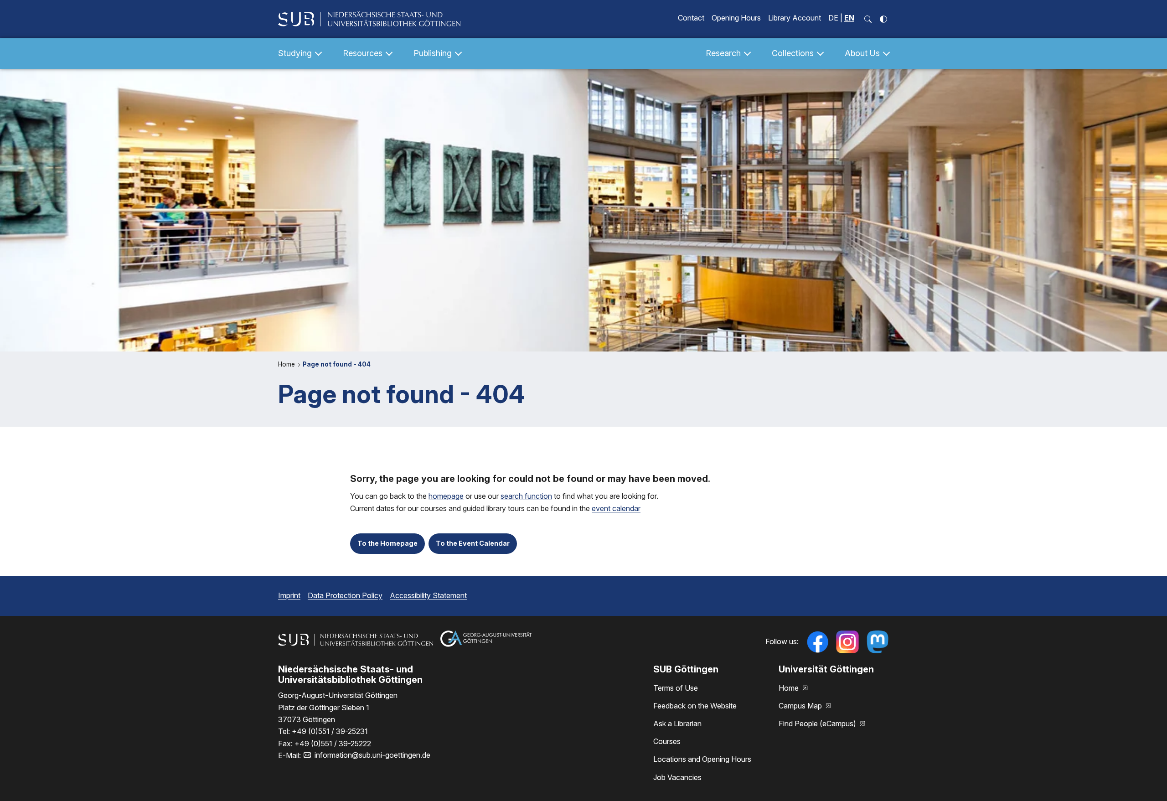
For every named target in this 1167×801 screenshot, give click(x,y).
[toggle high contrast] (883, 19)
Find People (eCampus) (818, 723)
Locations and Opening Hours (702, 759)
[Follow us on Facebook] (817, 641)
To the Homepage (387, 543)
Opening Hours (736, 17)
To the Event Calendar (473, 543)
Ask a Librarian (677, 723)
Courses (667, 741)
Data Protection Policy (345, 595)
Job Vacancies (677, 777)
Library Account (794, 17)
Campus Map (801, 705)
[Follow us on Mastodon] (877, 641)
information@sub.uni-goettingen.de (372, 755)
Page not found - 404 (337, 364)
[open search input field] (868, 19)
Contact (691, 17)
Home (287, 364)
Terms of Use (675, 687)
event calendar (616, 508)
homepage (446, 496)
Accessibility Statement (428, 595)
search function (526, 496)
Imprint (289, 595)
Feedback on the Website (695, 705)
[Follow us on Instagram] (847, 641)
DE (833, 17)
